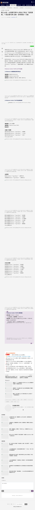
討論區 (3, 477)
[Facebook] (8, 504)
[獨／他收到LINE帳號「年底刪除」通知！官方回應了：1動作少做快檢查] (5, 445)
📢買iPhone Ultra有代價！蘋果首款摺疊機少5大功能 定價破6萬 (18, 361)
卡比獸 (12, 401)
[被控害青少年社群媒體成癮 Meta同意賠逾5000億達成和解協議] (5, 467)
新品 (18, 399)
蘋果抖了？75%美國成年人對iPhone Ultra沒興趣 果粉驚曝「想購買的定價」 (23, 383)
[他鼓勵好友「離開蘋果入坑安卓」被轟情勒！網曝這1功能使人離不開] (5, 424)
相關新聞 (3, 441)
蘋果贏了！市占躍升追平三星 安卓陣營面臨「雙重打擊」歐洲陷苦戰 (23, 389)
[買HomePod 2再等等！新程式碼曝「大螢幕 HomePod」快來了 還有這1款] (5, 436)
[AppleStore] (14, 504)
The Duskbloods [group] (28, 7)
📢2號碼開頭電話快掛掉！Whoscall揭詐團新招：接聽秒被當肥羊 (19, 368)
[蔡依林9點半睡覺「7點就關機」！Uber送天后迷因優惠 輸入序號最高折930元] (5, 473)
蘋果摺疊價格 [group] (9, 7)
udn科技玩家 (2, 10)
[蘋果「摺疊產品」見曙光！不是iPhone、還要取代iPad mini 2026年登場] (5, 430)
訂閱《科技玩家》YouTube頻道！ (18, 354)
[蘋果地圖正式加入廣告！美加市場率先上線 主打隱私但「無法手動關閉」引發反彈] (5, 456)
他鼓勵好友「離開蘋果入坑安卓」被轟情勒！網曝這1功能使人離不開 (21, 423)
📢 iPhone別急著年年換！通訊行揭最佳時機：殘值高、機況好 (18, 366)
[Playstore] (13, 504)
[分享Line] (2, 52)
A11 (17, 401)
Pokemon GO (30, 399)
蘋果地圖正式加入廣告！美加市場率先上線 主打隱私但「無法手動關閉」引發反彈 (21, 455)
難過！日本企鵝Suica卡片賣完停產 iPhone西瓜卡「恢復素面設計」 (22, 394)
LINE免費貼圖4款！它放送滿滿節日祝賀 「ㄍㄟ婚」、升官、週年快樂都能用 (21, 449)
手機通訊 (7, 5)
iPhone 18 (7, 380)
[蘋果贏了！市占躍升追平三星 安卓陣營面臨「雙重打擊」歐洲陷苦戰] (8, 390)
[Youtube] (31, 2)
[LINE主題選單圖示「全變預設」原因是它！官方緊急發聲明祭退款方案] (5, 462)
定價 (21, 399)
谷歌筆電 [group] (21, 7)
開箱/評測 (19, 5)
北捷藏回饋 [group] (3, 7)
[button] (32, 2)
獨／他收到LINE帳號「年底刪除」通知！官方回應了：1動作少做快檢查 (21, 444)
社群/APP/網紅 (13, 5)
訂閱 (26, 504)
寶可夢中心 (14, 399)
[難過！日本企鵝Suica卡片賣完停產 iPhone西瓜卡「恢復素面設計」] (8, 395)
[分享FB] (2, 48)
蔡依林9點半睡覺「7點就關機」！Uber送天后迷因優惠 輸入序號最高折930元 (21, 472)
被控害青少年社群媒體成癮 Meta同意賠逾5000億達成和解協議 (21, 466)
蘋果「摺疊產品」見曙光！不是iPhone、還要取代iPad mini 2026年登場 (21, 429)
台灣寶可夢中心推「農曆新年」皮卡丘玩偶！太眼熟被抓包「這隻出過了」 (20, 417)
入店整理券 (7, 401)
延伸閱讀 (3, 414)
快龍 (15, 401)
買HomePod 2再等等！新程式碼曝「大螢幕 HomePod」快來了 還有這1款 (21, 435)
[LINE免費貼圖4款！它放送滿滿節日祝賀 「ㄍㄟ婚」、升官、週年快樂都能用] (5, 450)
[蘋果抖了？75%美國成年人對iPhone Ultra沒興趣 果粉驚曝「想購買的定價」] (8, 384)
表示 (10, 59)
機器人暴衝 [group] (16, 7)
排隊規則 (25, 399)
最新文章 (2, 5)
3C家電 (23, 5)
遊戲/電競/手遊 (29, 5)
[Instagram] (9, 504)
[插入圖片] (30, 491)
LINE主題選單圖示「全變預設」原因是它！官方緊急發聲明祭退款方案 (21, 461)
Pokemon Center (8, 399)
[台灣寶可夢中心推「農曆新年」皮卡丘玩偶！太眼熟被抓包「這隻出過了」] (5, 418)
